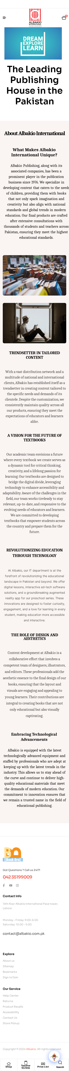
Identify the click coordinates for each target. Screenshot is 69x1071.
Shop (9, 1066)
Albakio (31, 1049)
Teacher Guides (26, 1066)
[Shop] (8, 1064)
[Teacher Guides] (26, 1063)
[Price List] (43, 1064)
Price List (43, 1066)
